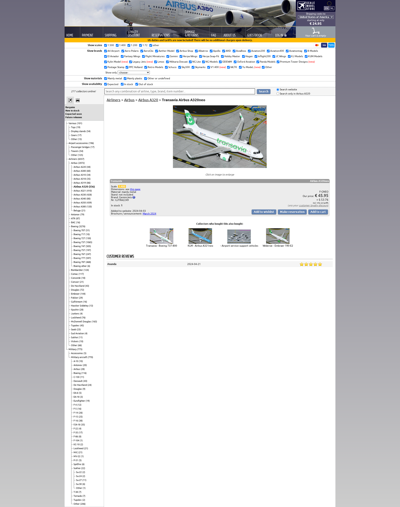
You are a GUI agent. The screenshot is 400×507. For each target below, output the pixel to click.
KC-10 (77, 444)
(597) (88, 258)
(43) (87, 286)
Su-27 (79, 480)
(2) (81, 444)
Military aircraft (79, 357)
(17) (80, 135)
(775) (79, 349)
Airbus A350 (80, 202)
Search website (288, 89)
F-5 (75, 408)
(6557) (81, 159)
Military (73, 349)
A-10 (76, 361)
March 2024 (149, 213)
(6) (88, 266)
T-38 (76, 492)
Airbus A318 (80, 179)
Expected (112, 84)
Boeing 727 (80, 238)
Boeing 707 (80, 230)
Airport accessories (79, 143)
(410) (89, 190)
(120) (89, 206)
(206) (83, 504)
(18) (83, 278)
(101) (79, 123)
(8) (80, 436)
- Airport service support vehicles (239, 245)
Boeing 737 (80, 242)
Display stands (78, 131)
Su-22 (79, 472)
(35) (88, 179)
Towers (75, 151)
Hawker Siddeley (80, 305)
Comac (75, 274)
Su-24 (79, 476)
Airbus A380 (80, 206)
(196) (91, 143)
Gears (74, 135)
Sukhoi (75, 337)
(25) (81, 416)
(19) (78, 127)
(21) (83, 210)
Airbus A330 (80, 194)
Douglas (75, 290)
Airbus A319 (80, 183)
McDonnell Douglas (81, 321)
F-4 (75, 405)
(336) (92, 186)
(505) (88, 246)
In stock (128, 84)
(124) (86, 270)
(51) (88, 230)
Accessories (77, 353)
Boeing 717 (80, 234)
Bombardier (77, 270)
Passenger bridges (80, 147)
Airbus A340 (80, 198)
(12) (79, 405)
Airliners (73, 159)
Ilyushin (75, 309)
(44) (88, 167)
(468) (88, 262)
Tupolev (75, 325)
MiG (76, 452)
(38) (81, 420)
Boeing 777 (80, 258)
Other (74, 139)
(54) (88, 131)
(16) (78, 222)
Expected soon (73, 114)
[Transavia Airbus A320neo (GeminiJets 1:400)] (220, 167)
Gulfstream (77, 301)
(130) (88, 238)
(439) (89, 202)
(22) (83, 468)
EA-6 (76, 393)
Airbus (74, 163)
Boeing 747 (80, 246)
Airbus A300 (80, 171)
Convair (75, 282)
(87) (78, 218)
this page (135, 189)
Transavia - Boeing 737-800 (161, 245)
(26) (81, 412)
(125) (80, 155)
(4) (81, 313)
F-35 (76, 432)
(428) (89, 194)
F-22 (76, 428)
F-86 (76, 436)
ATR (73, 218)
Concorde (76, 278)
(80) (88, 198)
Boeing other (80, 266)
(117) (81, 274)
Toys (73, 127)
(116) (84, 373)
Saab (74, 329)
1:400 (122, 186)
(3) (81, 397)
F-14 (76, 412)
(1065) (89, 242)
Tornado (78, 496)
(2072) (81, 163)
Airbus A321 (80, 190)
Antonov (75, 214)
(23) (79, 329)
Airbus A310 (80, 175)
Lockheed (76, 317)
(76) (83, 317)
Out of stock (145, 84)
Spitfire (78, 464)
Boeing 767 (80, 254)
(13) (80, 139)
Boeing (75, 226)
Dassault (78, 381)
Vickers (75, 341)
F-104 (77, 440)
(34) (88, 175)
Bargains (70, 107)
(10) (88, 234)
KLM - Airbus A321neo (200, 245)
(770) (90, 357)
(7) (80, 492)
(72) (82, 290)
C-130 (77, 377)
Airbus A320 (81, 186)
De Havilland (78, 286)
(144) (83, 294)
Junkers (75, 313)
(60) (88, 171)
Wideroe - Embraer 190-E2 (278, 245)
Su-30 (79, 484)
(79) (82, 214)
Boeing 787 (80, 262)
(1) (81, 440)
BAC (73, 222)
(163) (94, 321)
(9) (83, 389)
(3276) (82, 226)
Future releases (73, 117)
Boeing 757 (80, 250)
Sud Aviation (78, 333)
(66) (80, 345)
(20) (85, 365)
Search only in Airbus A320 (294, 93)
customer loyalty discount (313, 205)
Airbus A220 (80, 167)
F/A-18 (77, 424)
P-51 (76, 460)
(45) (82, 325)
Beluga (77, 210)
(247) (88, 254)
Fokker (75, 297)
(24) (90, 385)
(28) (81, 309)
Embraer (75, 294)
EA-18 (77, 397)
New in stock (72, 110)
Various (73, 123)
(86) (88, 183)
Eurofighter (80, 401)
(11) (81, 337)
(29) (81, 297)
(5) (85, 353)
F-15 (76, 416)
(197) (88, 250)
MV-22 (77, 456)
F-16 (76, 420)
